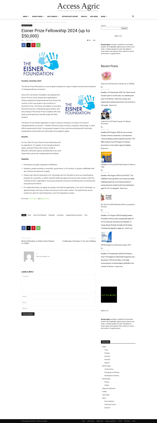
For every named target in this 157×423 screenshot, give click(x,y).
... (23, 40)
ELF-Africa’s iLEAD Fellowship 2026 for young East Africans (118, 206)
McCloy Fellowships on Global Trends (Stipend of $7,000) (37, 242)
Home (23, 22)
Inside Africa (108, 369)
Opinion (107, 408)
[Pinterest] (33, 45)
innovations (60, 215)
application (45, 199)
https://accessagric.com (43, 256)
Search (103, 26)
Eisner (29, 215)
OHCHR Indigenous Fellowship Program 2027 (116, 245)
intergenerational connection (74, 215)
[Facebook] (23, 45)
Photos (106, 382)
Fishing (107, 353)
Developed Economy (111, 376)
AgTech (107, 363)
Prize (85, 215)
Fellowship (52, 215)
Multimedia (52, 16)
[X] (28, 45)
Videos (106, 385)
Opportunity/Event (70, 16)
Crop (106, 350)
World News (37, 16)
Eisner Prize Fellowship (39, 215)
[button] (133, 17)
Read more (113, 105)
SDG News (94, 16)
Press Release (109, 401)
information (33, 199)
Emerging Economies (111, 372)
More (103, 16)
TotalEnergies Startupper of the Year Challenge (79, 241)
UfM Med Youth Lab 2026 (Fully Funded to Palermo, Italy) (118, 166)
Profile (84, 16)
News (25, 16)
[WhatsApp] (38, 45)
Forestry (107, 356)
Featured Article (110, 404)
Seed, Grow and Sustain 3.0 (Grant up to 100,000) (117, 84)
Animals (107, 359)
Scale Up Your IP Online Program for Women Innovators (116, 123)
